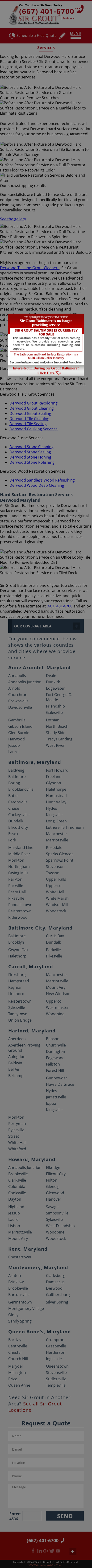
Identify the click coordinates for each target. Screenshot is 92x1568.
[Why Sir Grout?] (46, 374)
